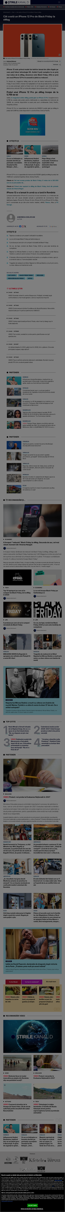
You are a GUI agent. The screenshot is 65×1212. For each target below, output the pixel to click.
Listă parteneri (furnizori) (7, 1201)
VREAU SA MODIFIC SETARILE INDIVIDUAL (32, 1209)
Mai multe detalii (58, 1180)
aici (53, 1186)
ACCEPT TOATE (32, 1205)
